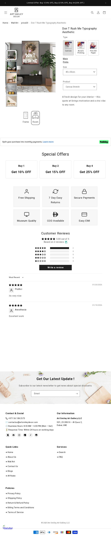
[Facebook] (13, 435)
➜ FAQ (60, 457)
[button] (6, 13)
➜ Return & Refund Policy (17, 503)
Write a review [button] (55, 267)
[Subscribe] (77, 393)
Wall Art (14, 23)
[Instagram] (19, 435)
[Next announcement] (106, 3)
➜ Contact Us (12, 466)
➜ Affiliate (11, 476)
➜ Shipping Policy (14, 498)
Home (5, 23)
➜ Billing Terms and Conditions (20, 507)
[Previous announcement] (5, 3)
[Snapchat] (36, 435)
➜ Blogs (9, 471)
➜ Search (61, 452)
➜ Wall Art (10, 462)
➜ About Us (11, 457)
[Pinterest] (25, 435)
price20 (24, 23)
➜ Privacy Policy (13, 493)
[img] (15, 285)
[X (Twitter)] (8, 435)
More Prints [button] (65, 60)
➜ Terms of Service (15, 512)
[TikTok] (30, 435)
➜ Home (9, 452)
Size (65, 67)
